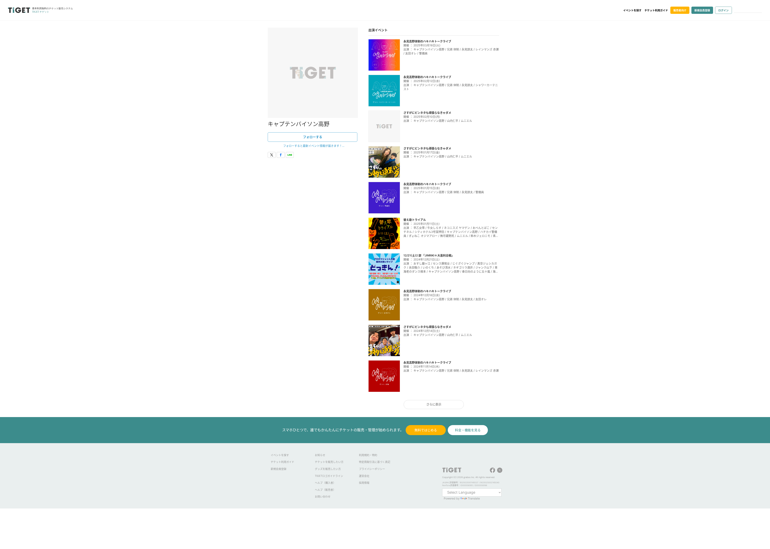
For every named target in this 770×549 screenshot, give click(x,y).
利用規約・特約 (368, 455)
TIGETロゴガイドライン (329, 475)
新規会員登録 (702, 10)
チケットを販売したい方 (329, 461)
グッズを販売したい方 (328, 468)
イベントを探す (632, 10)
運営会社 (364, 475)
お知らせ (320, 455)
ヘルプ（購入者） (325, 482)
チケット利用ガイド (656, 10)
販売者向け (679, 10)
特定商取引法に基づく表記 (374, 461)
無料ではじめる (425, 430)
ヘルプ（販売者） (325, 489)
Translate (474, 498)
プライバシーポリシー (372, 468)
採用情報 (364, 482)
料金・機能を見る (468, 430)
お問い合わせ (322, 496)
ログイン (723, 10)
